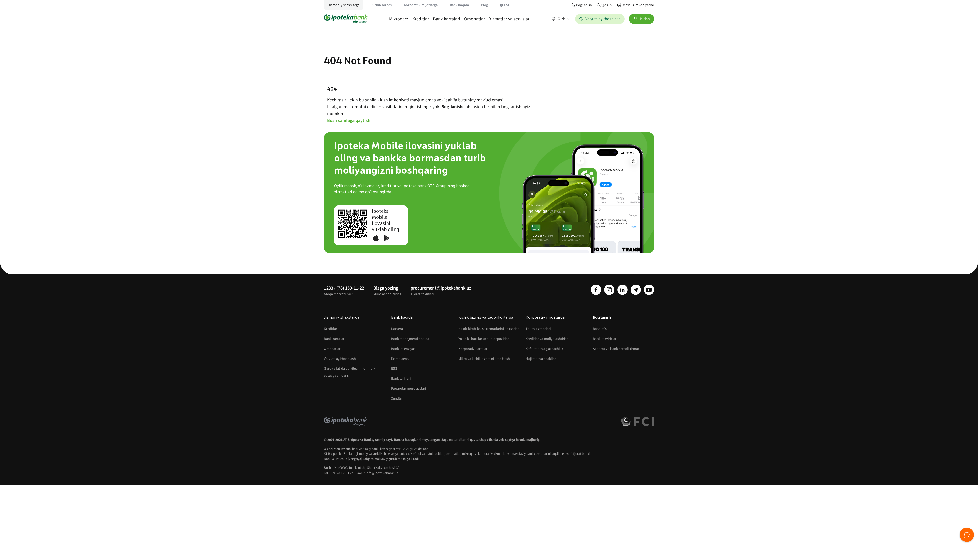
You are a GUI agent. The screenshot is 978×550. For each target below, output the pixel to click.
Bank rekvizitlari (605, 338)
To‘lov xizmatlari (538, 329)
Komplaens (400, 358)
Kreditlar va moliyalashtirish (547, 338)
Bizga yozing (385, 288)
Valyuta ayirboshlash (340, 358)
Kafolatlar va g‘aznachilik (544, 348)
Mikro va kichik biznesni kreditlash (484, 358)
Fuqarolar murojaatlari (408, 388)
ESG (507, 5)
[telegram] (636, 290)
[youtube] (649, 290)
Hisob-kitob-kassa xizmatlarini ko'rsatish (488, 329)
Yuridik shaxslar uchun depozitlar (483, 338)
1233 (328, 288)
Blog (484, 5)
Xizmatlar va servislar (509, 19)
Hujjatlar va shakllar (541, 358)
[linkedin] (622, 290)
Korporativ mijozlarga (421, 5)
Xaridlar (397, 398)
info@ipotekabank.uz (382, 473)
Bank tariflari (401, 378)
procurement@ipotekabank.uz (441, 288)
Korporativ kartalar (472, 348)
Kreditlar (420, 19)
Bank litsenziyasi (403, 348)
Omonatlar (474, 19)
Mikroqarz (398, 19)
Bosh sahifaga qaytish (348, 120)
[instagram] (609, 290)
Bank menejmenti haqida (410, 338)
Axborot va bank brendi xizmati (616, 348)
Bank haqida (459, 5)
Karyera (397, 329)
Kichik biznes (382, 5)
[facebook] (596, 290)
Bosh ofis (600, 329)
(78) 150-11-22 (350, 288)
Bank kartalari (446, 19)
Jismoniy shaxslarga (343, 5)
